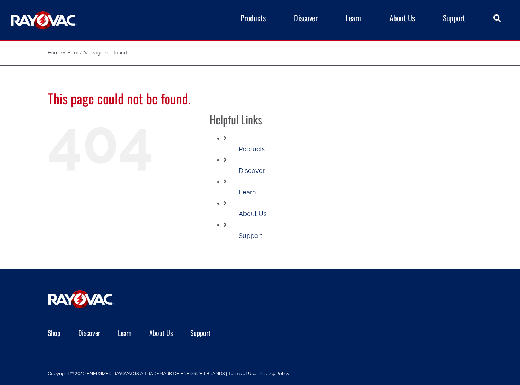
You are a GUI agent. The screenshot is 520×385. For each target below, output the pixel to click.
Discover (252, 170)
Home (55, 53)
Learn (247, 192)
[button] (497, 18)
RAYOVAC (123, 373)
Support (250, 235)
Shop (54, 332)
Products (252, 149)
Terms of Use (242, 373)
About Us (253, 213)
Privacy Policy (274, 373)
